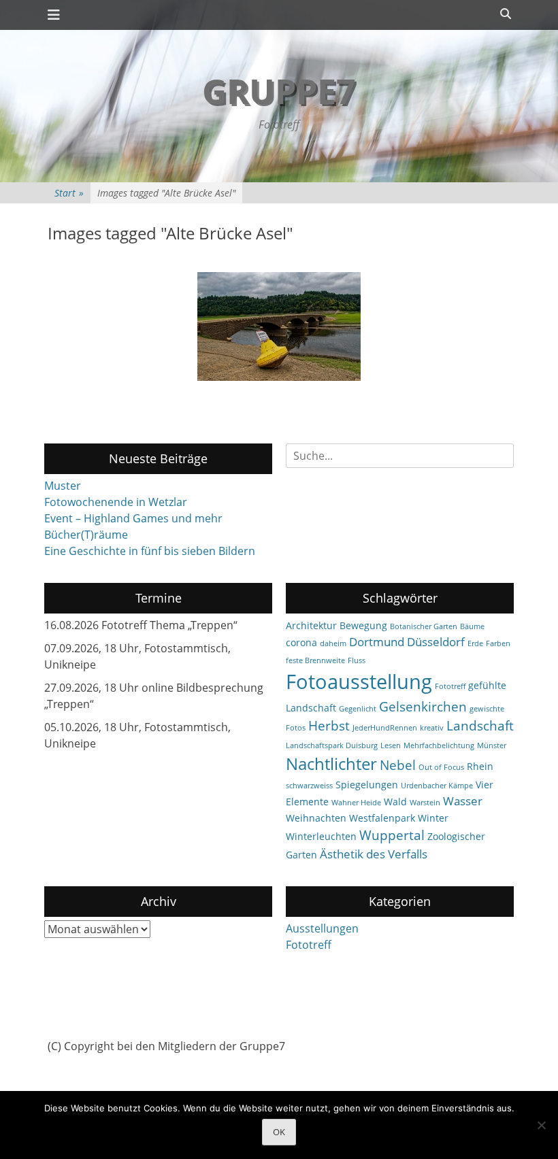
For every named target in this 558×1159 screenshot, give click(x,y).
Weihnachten (316, 817)
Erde (475, 643)
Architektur (311, 625)
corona (301, 642)
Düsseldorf (436, 642)
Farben (498, 643)
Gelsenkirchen (423, 707)
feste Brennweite (315, 660)
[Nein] (541, 1125)
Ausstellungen (322, 928)
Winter (433, 817)
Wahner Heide (356, 802)
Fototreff (450, 686)
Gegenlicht (357, 708)
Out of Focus (441, 767)
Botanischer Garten (423, 626)
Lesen (390, 745)
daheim (333, 643)
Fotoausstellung (359, 681)
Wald (395, 801)
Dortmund (376, 642)
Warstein (425, 802)
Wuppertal (392, 835)
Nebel (398, 765)
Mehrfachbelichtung (439, 745)
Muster (62, 485)
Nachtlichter (331, 764)
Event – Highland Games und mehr (133, 518)
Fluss (356, 660)
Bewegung (363, 625)
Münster (491, 745)
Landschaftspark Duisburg (332, 745)
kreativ (432, 728)
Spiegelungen (366, 784)
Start (69, 192)
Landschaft (480, 726)
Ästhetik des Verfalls (373, 854)
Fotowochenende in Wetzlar (115, 501)
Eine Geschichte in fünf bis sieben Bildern (149, 550)
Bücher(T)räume (86, 534)
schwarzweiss (309, 785)
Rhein (480, 766)
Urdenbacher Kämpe (437, 785)
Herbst (329, 726)
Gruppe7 (279, 91)
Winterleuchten (321, 836)
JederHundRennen (384, 728)
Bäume (472, 626)
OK (279, 1132)
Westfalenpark (382, 817)
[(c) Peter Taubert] (279, 326)
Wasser (462, 801)
